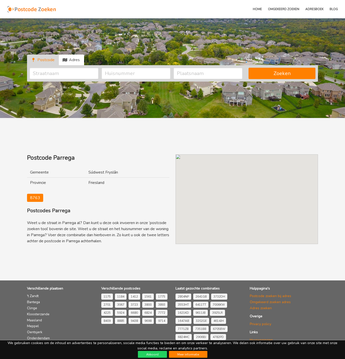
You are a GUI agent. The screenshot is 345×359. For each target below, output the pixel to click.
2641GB (201, 297)
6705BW (219, 329)
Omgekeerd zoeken (283, 9)
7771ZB (183, 329)
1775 (161, 297)
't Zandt (33, 296)
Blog (334, 9)
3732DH (219, 297)
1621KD (183, 313)
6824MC (183, 337)
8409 (107, 321)
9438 (134, 321)
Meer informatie (188, 354)
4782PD (218, 337)
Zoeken (282, 73)
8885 (120, 321)
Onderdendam (38, 338)
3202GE (201, 321)
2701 (107, 305)
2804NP (183, 297)
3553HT (183, 305)
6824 (148, 313)
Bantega (33, 302)
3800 (148, 305)
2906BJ (201, 337)
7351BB (200, 329)
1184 (120, 297)
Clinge (32, 308)
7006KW (219, 305)
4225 (107, 313)
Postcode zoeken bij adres (270, 296)
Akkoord (152, 354)
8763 (35, 198)
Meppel (33, 326)
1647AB (183, 321)
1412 (134, 297)
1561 (148, 297)
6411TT (200, 305)
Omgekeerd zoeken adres (270, 302)
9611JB (200, 313)
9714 (161, 321)
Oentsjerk (34, 332)
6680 (134, 313)
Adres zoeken (261, 308)
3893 (161, 305)
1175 (107, 297)
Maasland (34, 320)
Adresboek (314, 9)
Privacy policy (260, 324)
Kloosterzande (38, 314)
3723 (134, 305)
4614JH (218, 321)
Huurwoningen (261, 340)
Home (257, 9)
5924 (120, 313)
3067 (120, 305)
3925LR (217, 313)
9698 (148, 321)
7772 (161, 313)
